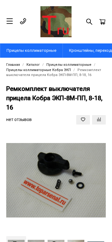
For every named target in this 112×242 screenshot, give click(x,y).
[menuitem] (31, 50)
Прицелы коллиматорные (31, 50)
